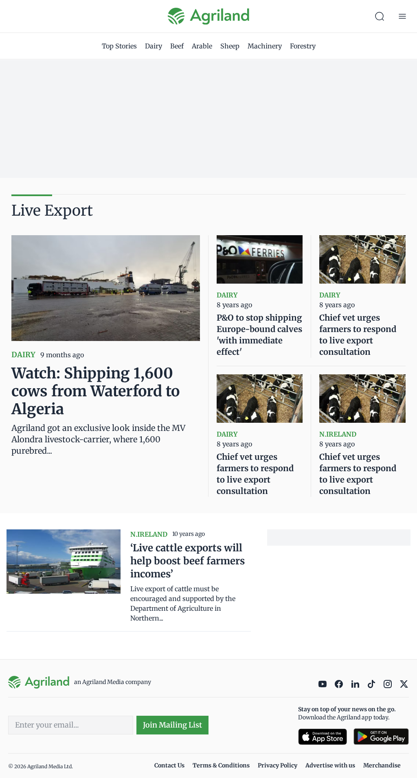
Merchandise (382, 765)
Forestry (303, 46)
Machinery (265, 46)
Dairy (153, 46)
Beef (177, 46)
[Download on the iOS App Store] (322, 736)
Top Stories (119, 46)
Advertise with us (330, 765)
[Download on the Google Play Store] (381, 736)
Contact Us (169, 765)
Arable (202, 46)
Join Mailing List (172, 725)
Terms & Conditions (221, 765)
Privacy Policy (277, 765)
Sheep (229, 46)
